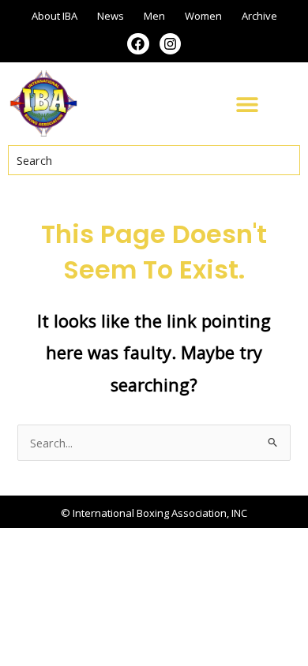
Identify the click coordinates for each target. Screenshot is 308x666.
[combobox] (154, 160)
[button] (247, 104)
